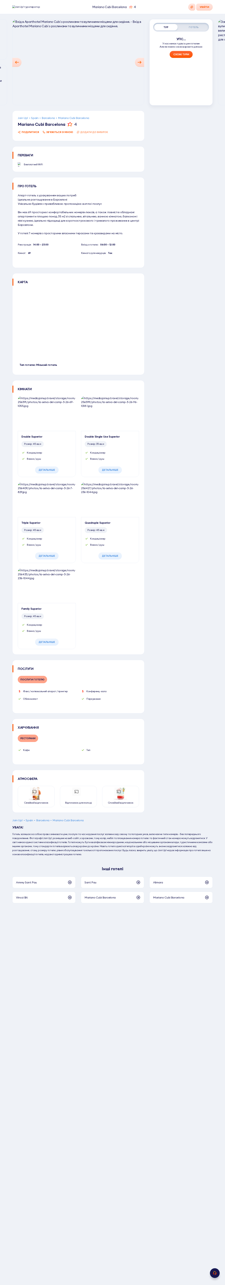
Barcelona (48, 118)
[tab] (166, 27)
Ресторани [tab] (28, 738)
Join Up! (23, 118)
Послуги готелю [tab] (32, 679)
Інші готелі (112, 868)
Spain (34, 118)
